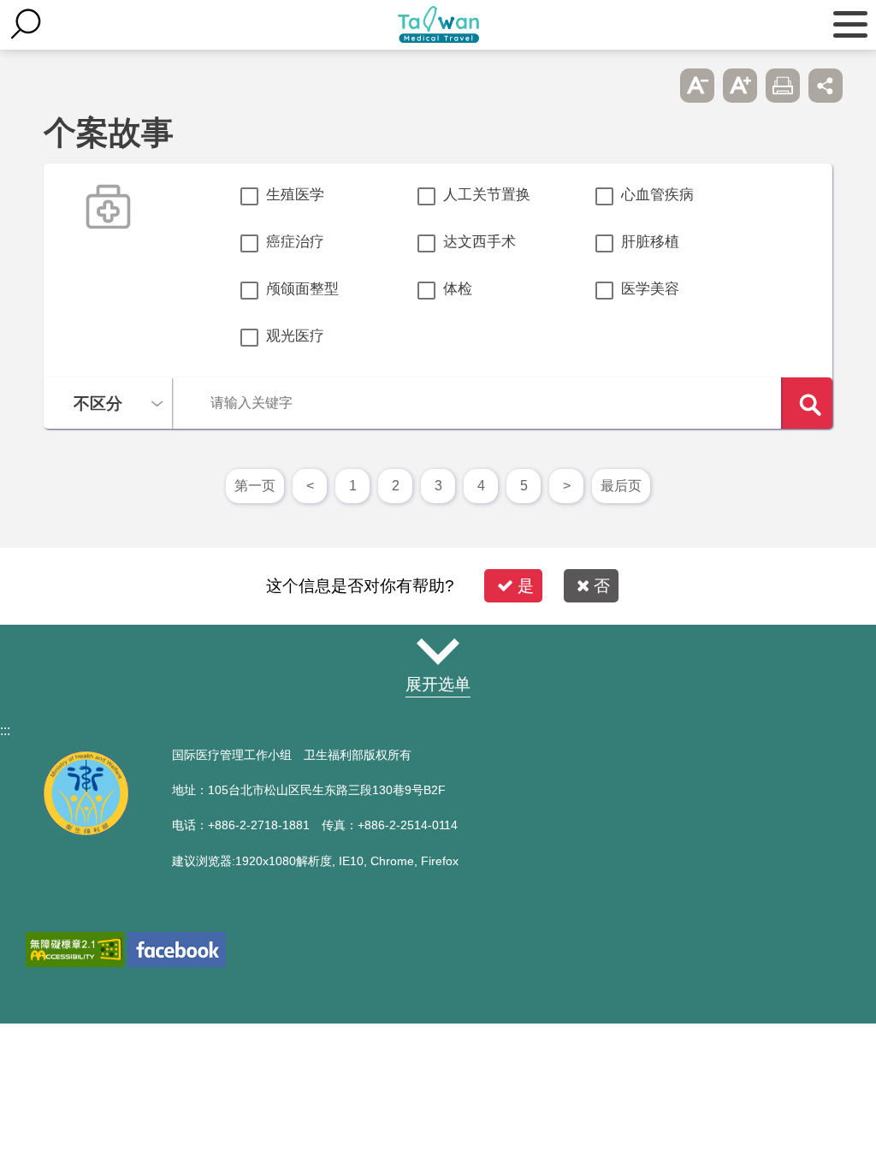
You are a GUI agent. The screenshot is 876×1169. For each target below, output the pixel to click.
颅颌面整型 (302, 289)
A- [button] (697, 85)
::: (5, 730)
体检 (457, 289)
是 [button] (526, 586)
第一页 (254, 485)
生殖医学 (295, 195)
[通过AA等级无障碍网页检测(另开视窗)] (75, 949)
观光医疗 (295, 336)
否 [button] (602, 586)
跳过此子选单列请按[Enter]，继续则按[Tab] (654, 85)
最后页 (621, 485)
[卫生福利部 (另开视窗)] (85, 831)
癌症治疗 (295, 242)
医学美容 (650, 289)
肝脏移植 (650, 242)
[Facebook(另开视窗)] (176, 949)
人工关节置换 (486, 195)
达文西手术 (479, 242)
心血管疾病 (657, 195)
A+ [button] (740, 85)
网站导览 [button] (438, 651)
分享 (825, 85)
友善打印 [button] (783, 85)
